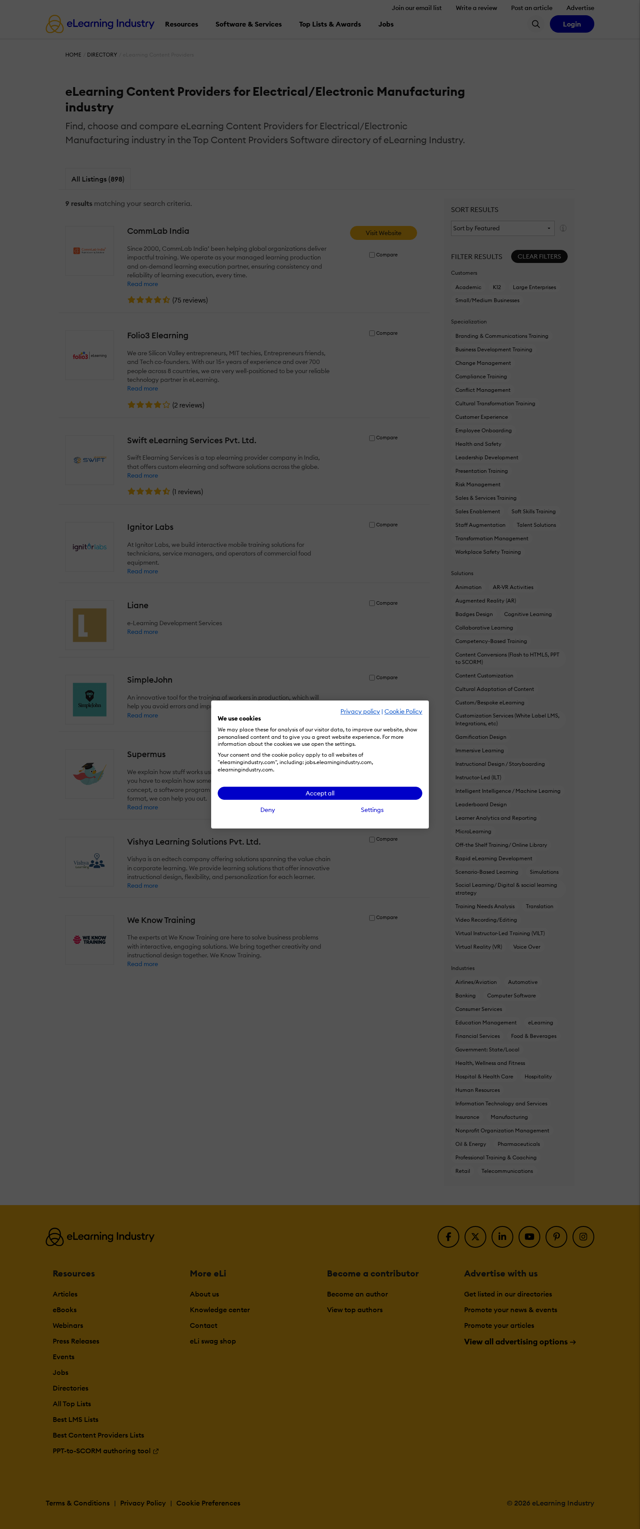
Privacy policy (360, 711)
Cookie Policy (403, 711)
